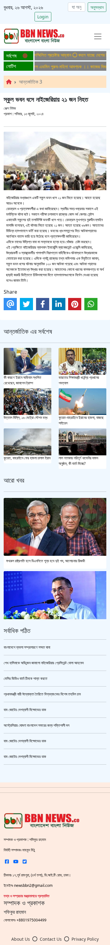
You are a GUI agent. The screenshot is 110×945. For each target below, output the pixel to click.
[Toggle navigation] (97, 36)
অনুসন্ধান (97, 7)
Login (43, 17)
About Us (20, 939)
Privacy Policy (85, 939)
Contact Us (51, 939)
